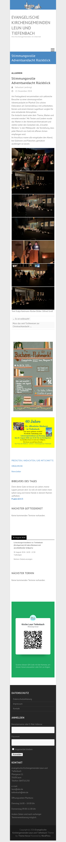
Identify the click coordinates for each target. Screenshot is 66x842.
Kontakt (16, 708)
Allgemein (17, 73)
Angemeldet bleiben (24, 749)
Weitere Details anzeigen (23, 559)
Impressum (18, 704)
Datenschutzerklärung (22, 699)
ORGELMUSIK (17, 466)
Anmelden (17, 754)
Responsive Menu (52, 50)
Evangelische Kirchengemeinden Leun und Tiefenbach (31, 25)
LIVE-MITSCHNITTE (45, 460)
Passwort (15, 736)
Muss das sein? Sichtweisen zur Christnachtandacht (26, 325)
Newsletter (16, 471)
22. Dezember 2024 (23, 91)
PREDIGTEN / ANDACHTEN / (24, 460)
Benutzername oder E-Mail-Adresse (27, 724)
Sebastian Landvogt (23, 87)
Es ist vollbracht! (21, 319)
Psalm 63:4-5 (17, 499)
